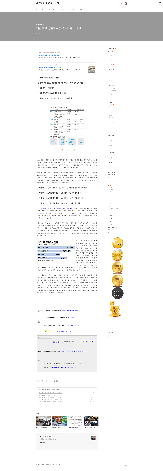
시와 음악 (110, 216)
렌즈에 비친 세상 (112, 172)
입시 (48, 390)
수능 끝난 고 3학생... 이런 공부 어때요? (49, 399)
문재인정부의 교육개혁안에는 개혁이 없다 (50, 393)
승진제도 (110, 53)
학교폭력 (110, 74)
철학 (109, 155)
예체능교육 (111, 117)
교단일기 (110, 126)
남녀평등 (110, 78)
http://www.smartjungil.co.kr (47, 65)
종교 (109, 177)
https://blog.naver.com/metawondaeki (49, 52)
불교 (109, 182)
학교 (109, 113)
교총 (109, 150)
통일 (109, 232)
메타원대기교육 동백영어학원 (49, 55)
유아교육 (110, 140)
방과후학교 (111, 122)
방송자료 (110, 162)
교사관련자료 (111, 102)
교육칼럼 (111, 104)
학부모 (110, 106)
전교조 (110, 148)
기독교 (110, 180)
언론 (109, 133)
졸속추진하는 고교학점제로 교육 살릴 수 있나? (51, 401)
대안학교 (110, 142)
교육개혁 (111, 64)
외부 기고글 (110, 203)
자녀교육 (110, 97)
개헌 (109, 211)
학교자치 (110, 62)
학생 (109, 72)
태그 (43, 9)
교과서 (110, 120)
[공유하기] (43, 381)
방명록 (72, 9)
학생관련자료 (42, 390)
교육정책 (110, 51)
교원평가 (110, 55)
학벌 (109, 131)
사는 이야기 (111, 189)
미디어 (110, 194)
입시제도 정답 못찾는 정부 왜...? (47, 395)
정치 (109, 185)
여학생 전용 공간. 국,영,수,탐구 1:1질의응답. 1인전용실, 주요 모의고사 (60, 70)
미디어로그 (52, 9)
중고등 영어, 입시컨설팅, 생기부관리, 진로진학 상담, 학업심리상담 (59, 57)
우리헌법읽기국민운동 (113, 208)
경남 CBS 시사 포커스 (113, 167)
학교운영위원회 (112, 88)
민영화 (110, 192)
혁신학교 (110, 60)
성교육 (110, 66)
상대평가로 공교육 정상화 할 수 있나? (49, 397)
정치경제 (110, 218)
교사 (109, 108)
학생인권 (110, 80)
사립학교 (110, 124)
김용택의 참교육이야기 (47, 3)
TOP (126, 465)
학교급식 (110, 76)
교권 (109, 128)
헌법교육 (110, 213)
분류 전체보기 (111, 48)
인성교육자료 (111, 153)
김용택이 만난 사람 (112, 227)
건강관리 (110, 221)
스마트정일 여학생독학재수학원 (50, 67)
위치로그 (62, 9)
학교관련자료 (111, 136)
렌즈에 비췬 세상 (112, 175)
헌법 (109, 206)
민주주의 (110, 224)
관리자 (81, 9)
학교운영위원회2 (112, 90)
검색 (122, 3)
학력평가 (110, 111)
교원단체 (110, 145)
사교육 (110, 92)
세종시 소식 (110, 230)
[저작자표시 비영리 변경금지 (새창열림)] (56, 381)
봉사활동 (110, 115)
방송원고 (110, 169)
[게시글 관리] (45, 381)
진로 (109, 159)
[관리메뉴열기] (160, 3)
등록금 (110, 99)
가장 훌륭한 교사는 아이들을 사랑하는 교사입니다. (50, 439)
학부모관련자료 (111, 85)
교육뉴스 (110, 165)
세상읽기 (110, 200)
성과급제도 (111, 58)
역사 (109, 198)
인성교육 (110, 157)
